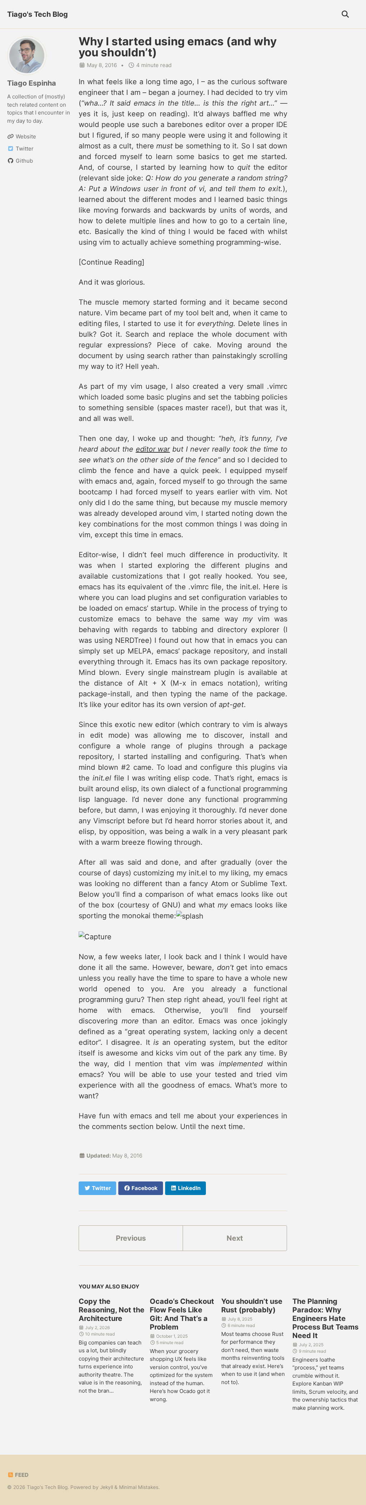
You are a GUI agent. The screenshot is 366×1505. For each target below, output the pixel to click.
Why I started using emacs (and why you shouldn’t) (178, 47)
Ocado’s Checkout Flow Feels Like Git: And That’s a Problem (182, 1314)
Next (235, 1238)
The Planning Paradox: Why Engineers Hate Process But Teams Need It (325, 1318)
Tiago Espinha (31, 83)
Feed (21, 1474)
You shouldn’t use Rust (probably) (251, 1305)
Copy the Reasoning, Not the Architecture (111, 1310)
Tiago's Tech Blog (37, 14)
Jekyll (106, 1487)
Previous (131, 1238)
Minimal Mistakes (138, 1487)
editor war (153, 449)
